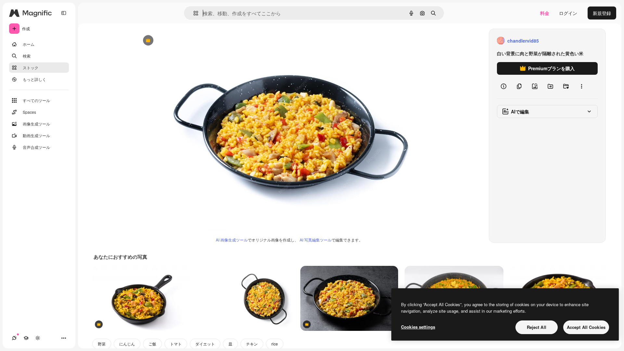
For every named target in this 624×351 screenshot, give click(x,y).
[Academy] (26, 338)
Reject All (536, 327)
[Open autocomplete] (193, 13)
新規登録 (602, 13)
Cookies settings (418, 327)
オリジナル (181, 40)
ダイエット (205, 343)
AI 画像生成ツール (232, 239)
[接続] (14, 338)
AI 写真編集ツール (316, 239)
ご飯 (152, 343)
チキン (252, 343)
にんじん (127, 343)
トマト (176, 343)
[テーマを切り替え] (37, 338)
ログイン (568, 13)
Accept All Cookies (586, 327)
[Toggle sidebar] (63, 13)
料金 (544, 13)
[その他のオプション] (581, 86)
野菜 (102, 343)
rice (274, 343)
